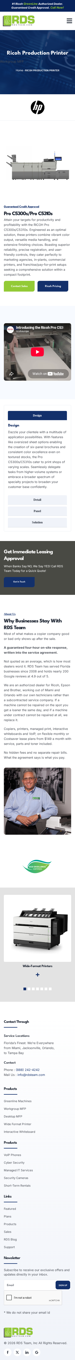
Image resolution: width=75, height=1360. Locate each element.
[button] (24, 989)
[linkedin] (27, 1352)
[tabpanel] (37, 456)
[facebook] (8, 1352)
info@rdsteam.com (31, 1075)
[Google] (36, 1352)
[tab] (37, 415)
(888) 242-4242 (28, 1070)
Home (19, 70)
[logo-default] (19, 17)
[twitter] (17, 1352)
